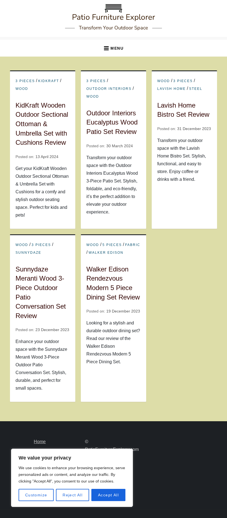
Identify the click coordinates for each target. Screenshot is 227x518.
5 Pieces (112, 245)
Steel (195, 89)
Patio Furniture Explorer (113, 17)
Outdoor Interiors (108, 89)
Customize (36, 495)
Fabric (132, 245)
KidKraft (48, 81)
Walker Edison (106, 253)
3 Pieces (25, 81)
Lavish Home (171, 89)
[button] (113, 48)
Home (40, 441)
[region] (72, 478)
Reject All (72, 495)
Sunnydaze (28, 253)
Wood (22, 89)
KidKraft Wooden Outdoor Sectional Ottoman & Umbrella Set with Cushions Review (42, 123)
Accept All (108, 495)
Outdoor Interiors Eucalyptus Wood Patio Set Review (112, 122)
